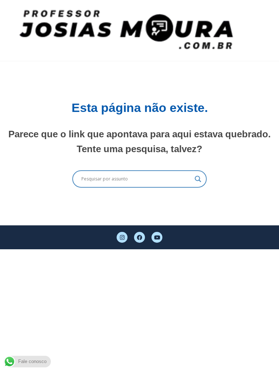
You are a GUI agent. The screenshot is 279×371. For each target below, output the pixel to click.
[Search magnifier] (198, 179)
